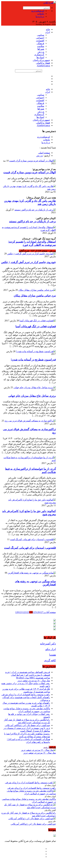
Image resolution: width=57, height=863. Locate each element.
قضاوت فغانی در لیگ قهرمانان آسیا (35, 326)
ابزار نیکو (50, 649)
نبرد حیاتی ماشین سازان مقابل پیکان (35, 295)
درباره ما (40, 16)
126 (38, 612)
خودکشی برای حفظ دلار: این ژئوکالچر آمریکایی (27, 725)
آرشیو (46, 747)
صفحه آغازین (49, 612)
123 (27, 612)
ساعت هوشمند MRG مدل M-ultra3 (33, 677)
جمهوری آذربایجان (41, 60)
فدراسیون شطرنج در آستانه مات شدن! (33, 359)
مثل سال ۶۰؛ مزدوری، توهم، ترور (33, 680)
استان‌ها (40, 57)
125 (34, 612)
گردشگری (39, 54)
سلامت (40, 46)
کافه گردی (50, 660)
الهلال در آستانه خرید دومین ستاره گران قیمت (29, 172)
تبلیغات (40, 13)
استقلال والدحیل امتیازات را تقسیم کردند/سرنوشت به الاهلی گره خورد (32, 243)
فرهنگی (40, 43)
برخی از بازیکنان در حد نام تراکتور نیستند (32, 221)
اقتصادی (40, 40)
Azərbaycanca (43, 65)
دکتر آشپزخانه (48, 643)
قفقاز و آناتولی (43, 63)
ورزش (41, 51)
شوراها (40, 49)
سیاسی (40, 35)
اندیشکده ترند (37, 11)
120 (17, 612)
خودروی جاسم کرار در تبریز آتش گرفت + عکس (28, 262)
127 (41, 612)
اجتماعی (40, 38)
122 (24, 612)
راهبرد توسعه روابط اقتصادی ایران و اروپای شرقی (25, 694)
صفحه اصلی (44, 152)
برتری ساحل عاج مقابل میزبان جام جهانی (32, 395)
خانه (48, 29)
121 (20, 612)
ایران (47, 32)
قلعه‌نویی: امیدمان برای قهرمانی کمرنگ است (30, 547)
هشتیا (52, 654)
